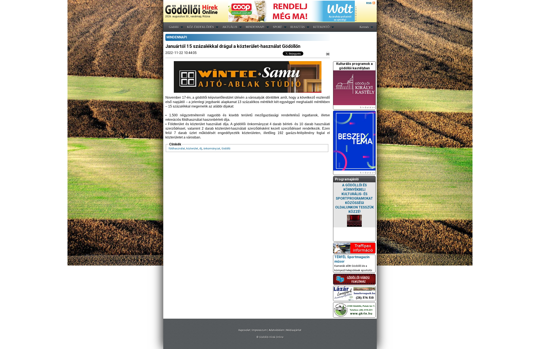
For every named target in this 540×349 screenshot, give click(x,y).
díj (200, 148)
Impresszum (259, 330)
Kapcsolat (244, 330)
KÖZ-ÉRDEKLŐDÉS (200, 27)
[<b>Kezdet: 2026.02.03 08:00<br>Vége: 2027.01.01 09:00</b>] (354, 221)
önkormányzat (211, 148)
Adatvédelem (276, 330)
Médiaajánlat (293, 330)
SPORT (277, 27)
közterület (192, 148)
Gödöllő (174, 27)
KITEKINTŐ (321, 27)
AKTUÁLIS (229, 27)
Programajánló (347, 179)
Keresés (364, 27)
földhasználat (177, 148)
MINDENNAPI (255, 27)
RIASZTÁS (297, 27)
